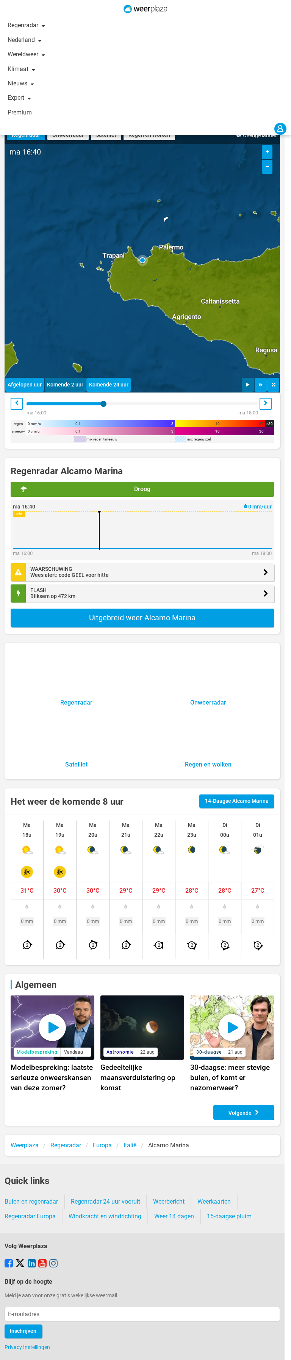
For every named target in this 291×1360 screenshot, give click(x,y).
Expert (17, 97)
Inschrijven (23, 1331)
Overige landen (260, 135)
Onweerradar (68, 135)
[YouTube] (42, 1264)
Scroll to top (279, 1348)
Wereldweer (24, 54)
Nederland (22, 39)
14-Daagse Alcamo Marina (237, 801)
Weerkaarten (214, 1201)
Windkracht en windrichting (105, 1216)
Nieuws (18, 83)
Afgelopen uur (25, 385)
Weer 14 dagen (174, 1216)
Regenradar (24, 25)
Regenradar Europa (30, 1216)
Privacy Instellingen (27, 1347)
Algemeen (35, 985)
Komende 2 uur (65, 385)
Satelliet (106, 135)
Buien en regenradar (31, 1201)
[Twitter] (20, 1264)
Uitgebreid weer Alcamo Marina (142, 617)
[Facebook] (9, 1264)
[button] (142, 260)
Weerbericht (169, 1201)
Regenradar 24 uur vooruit (105, 1201)
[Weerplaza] (145, 9)
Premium (20, 112)
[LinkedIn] (32, 1264)
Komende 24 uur (108, 385)
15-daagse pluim (229, 1216)
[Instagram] (53, 1264)
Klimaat (19, 69)
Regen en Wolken (149, 135)
